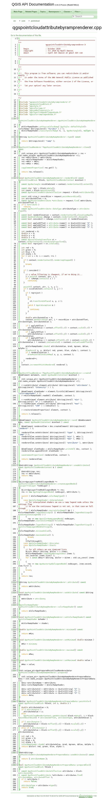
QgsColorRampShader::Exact (42, 545)
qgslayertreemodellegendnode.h (45, 112)
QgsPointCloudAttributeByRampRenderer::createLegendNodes (47, 484)
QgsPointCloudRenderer (30, 147)
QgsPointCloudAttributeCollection (45, 192)
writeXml (70, 449)
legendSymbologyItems (54, 554)
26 (13, 118)
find (76, 201)
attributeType (65, 718)
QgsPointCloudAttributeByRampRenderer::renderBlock (50, 178)
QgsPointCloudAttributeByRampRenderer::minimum (50, 629)
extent (87, 184)
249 (13, 660)
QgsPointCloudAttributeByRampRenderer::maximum (50, 650)
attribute (58, 201)
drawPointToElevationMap (40, 354)
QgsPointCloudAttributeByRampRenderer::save (54, 420)
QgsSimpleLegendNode (43, 492)
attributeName (38, 759)
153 (13, 420)
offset (57, 328)
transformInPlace (41, 301)
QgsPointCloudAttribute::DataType (45, 209)
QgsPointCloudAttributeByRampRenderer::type (50, 137)
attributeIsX (33, 722)
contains (43, 279)
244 (13, 650)
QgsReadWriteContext (58, 375)
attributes (85, 192)
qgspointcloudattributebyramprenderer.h (50, 102)
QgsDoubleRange (35, 217)
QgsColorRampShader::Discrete (43, 543)
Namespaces (54, 12)
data (50, 188)
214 (13, 582)
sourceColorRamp (57, 510)
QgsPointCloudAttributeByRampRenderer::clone (66, 147)
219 (13, 592)
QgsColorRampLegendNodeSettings (34, 527)
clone (58, 521)
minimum (32, 644)
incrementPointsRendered (42, 365)
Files (77, 12)
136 (13, 373)
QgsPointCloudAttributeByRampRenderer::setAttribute (51, 592)
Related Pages (31, 12)
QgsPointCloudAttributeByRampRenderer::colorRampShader (46, 607)
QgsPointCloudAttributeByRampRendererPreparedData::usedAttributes (52, 755)
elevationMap (83, 215)
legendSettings (43, 512)
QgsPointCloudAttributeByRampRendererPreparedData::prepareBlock (57, 765)
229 (13, 617)
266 (13, 701)
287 (13, 753)
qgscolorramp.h (37, 108)
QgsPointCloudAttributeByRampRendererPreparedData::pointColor (58, 701)
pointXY (27, 287)
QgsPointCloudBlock (27, 180)
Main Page (18, 12)
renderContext (73, 184)
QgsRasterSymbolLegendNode (52, 564)
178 (13, 482)
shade (46, 346)
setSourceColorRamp (48, 127)
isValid (52, 244)
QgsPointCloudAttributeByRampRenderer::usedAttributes (61, 465)
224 (13, 605)
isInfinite (59, 219)
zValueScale (52, 342)
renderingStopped (62, 260)
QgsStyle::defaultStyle (72, 127)
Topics (43, 12)
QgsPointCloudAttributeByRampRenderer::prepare (42, 673)
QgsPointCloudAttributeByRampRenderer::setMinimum (50, 640)
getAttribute (40, 320)
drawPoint (30, 350)
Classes (67, 12)
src (14, 21)
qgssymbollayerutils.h (41, 110)
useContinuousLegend (29, 515)
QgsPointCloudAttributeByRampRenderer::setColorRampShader (54, 617)
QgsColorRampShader (28, 605)
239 (13, 640)
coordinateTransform (53, 242)
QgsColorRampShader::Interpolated (46, 500)
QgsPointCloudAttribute (39, 201)
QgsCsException (43, 305)
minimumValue (42, 531)
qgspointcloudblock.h (40, 104)
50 (13, 178)
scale (81, 328)
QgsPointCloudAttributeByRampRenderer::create (67, 373)
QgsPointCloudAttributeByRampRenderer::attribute (52, 582)
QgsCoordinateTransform (39, 240)
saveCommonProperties (32, 455)
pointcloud (35, 21)
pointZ (33, 277)
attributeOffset (48, 718)
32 (13, 137)
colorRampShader (29, 744)
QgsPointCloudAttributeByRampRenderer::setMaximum (50, 660)
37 (13, 147)
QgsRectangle (73, 131)
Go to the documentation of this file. (26, 35)
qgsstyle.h (35, 106)
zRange (81, 217)
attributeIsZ (33, 709)
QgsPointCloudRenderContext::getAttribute (45, 716)
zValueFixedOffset (81, 342)
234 (13, 629)
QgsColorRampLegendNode (51, 519)
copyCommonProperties (32, 168)
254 (13, 671)
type (21, 211)
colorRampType (56, 496)
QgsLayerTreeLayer (27, 486)
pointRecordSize (70, 196)
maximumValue (42, 535)
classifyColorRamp (48, 131)
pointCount (46, 190)
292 (13, 765)
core (23, 21)
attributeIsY (38, 728)
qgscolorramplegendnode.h (42, 114)
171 (13, 465)
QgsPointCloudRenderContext (60, 180)
